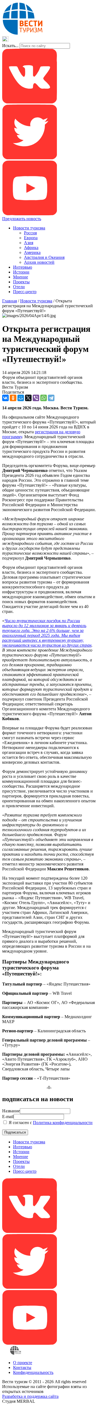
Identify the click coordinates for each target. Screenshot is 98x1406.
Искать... (10, 45)
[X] (28, 398)
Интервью (22, 267)
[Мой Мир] (20, 398)
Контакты (22, 1367)
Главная (9, 301)
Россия (30, 233)
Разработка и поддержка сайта (30, 1396)
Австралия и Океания (44, 257)
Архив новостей (39, 262)
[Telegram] (51, 398)
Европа (31, 237)
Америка (32, 252)
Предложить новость (21, 218)
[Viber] (36, 398)
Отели (19, 286)
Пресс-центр (24, 291)
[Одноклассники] (13, 398)
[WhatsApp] (43, 398)
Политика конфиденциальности (63, 1122)
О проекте (22, 1362)
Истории (21, 272)
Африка (31, 247)
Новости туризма (29, 228)
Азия (28, 242)
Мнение (20, 277)
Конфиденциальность (33, 1372)
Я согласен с (50, 1122)
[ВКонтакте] (5, 398)
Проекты (21, 282)
